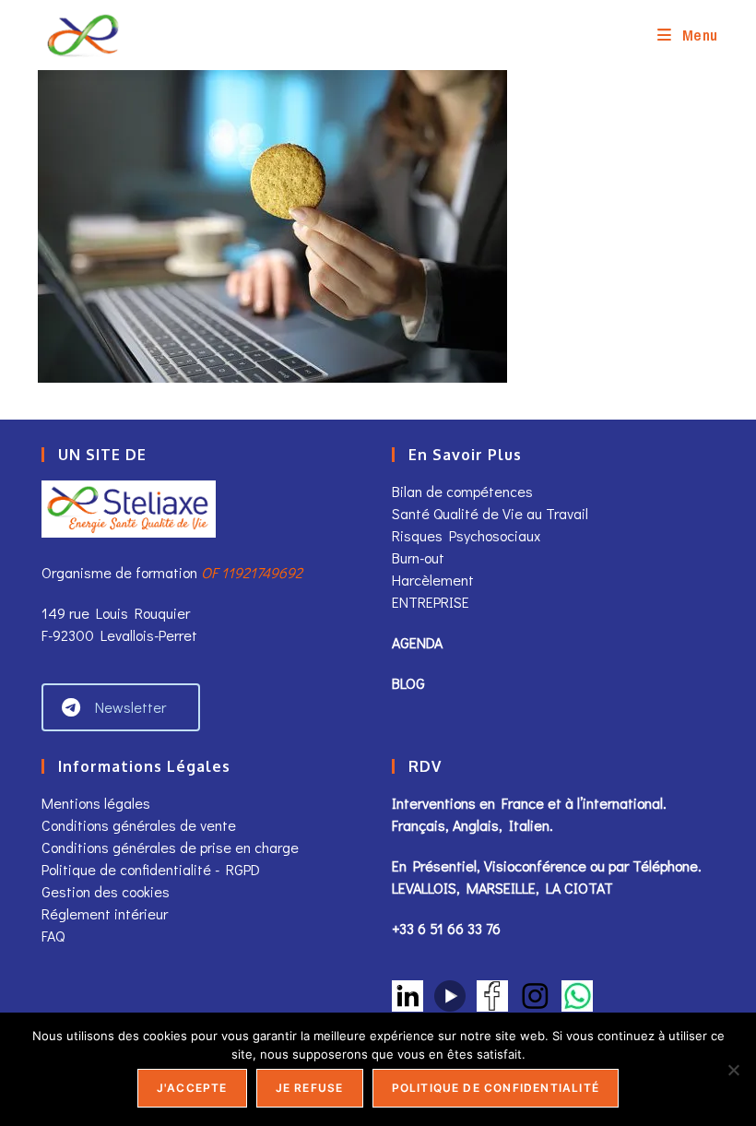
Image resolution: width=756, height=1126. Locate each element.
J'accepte (192, 1088)
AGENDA (417, 642)
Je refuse (310, 1088)
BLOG (408, 683)
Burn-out (418, 557)
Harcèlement (433, 579)
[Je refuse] (733, 1070)
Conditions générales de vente (140, 825)
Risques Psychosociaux (466, 535)
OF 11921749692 (251, 572)
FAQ (53, 935)
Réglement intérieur (104, 913)
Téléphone (665, 865)
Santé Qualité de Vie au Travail (490, 513)
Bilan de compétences (462, 491)
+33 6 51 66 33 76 (446, 928)
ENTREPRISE (430, 601)
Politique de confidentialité (496, 1088)
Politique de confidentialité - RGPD (150, 869)
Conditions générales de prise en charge (170, 847)
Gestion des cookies (105, 891)
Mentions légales (95, 802)
